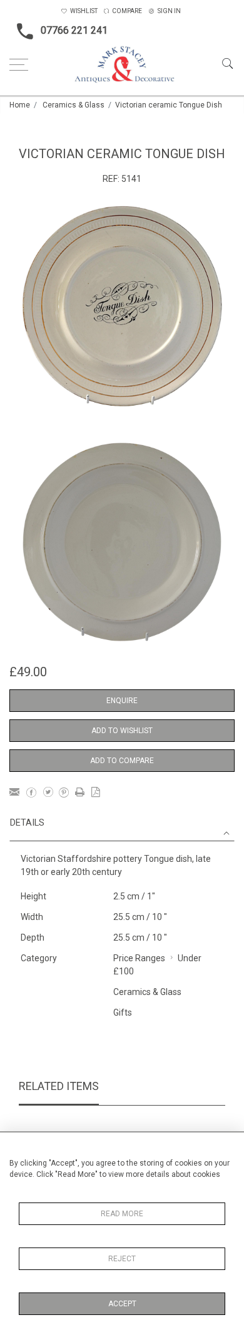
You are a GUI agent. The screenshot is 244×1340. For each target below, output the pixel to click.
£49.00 (28, 672)
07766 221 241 (74, 30)
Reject (122, 1258)
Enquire (122, 700)
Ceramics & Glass (73, 105)
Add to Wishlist (122, 730)
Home (19, 105)
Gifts (122, 1013)
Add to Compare (122, 760)
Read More (122, 1213)
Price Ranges (139, 958)
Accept (122, 1303)
